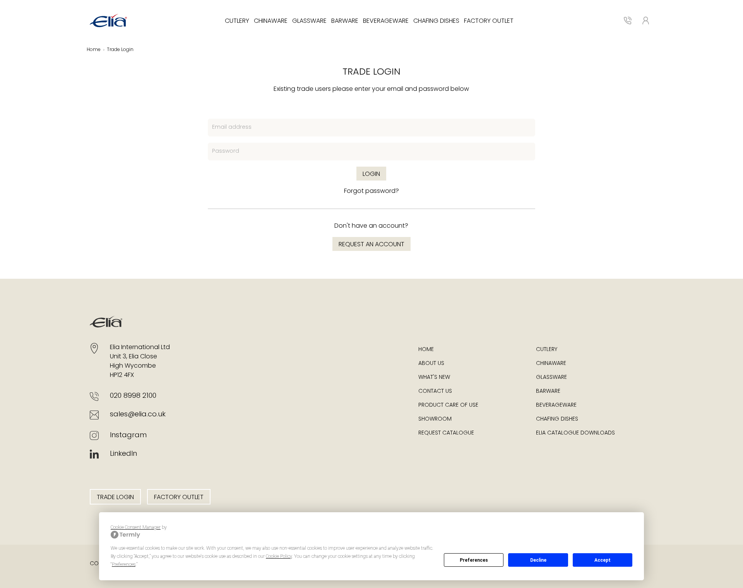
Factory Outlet (489, 21)
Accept (602, 560)
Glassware (309, 21)
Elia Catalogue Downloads (575, 433)
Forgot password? (371, 191)
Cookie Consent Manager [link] (136, 527)
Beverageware (386, 21)
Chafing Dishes (436, 21)
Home (94, 50)
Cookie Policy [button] (279, 556)
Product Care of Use (448, 405)
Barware (344, 21)
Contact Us (435, 391)
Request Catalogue (446, 433)
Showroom (435, 419)
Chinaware (271, 21)
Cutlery (237, 21)
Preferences (474, 560)
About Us (431, 363)
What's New (434, 377)
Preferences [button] (123, 564)
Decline (538, 560)
